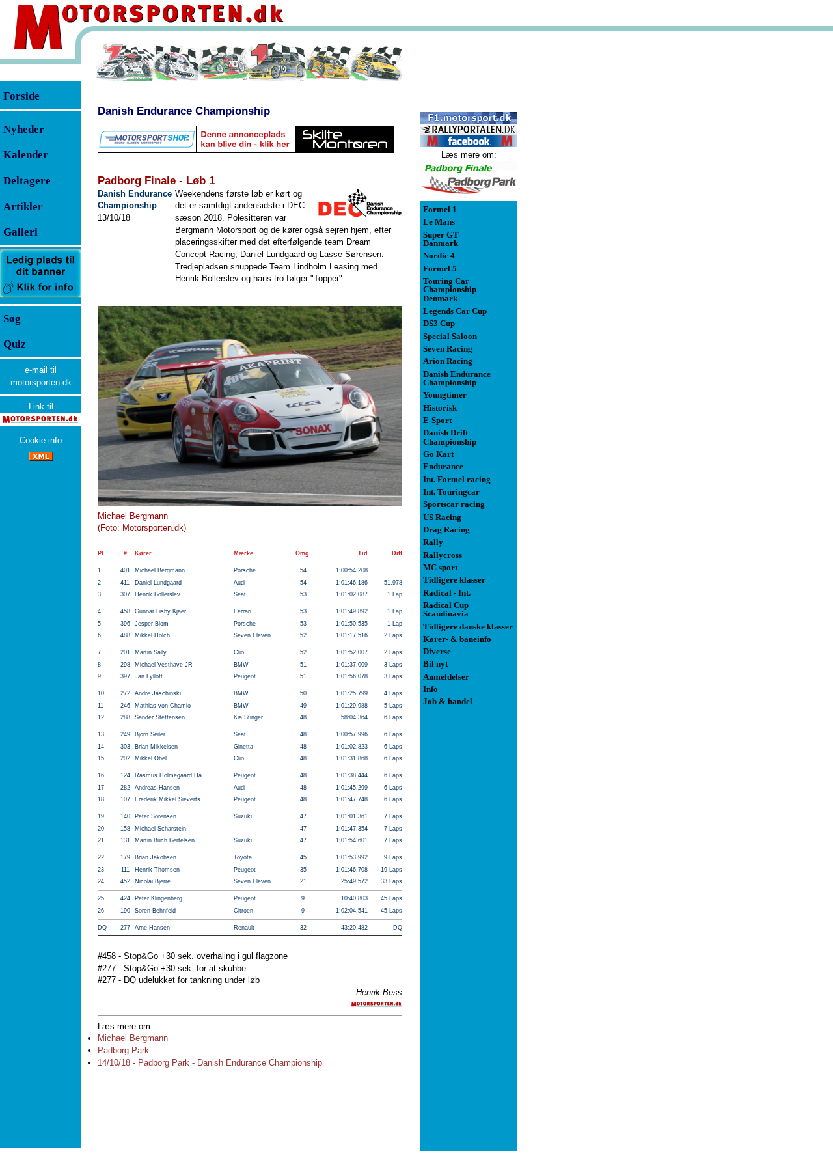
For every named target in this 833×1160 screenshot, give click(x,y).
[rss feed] (41, 458)
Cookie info (41, 440)
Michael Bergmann (133, 1038)
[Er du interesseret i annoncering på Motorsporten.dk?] (40, 297)
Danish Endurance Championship (184, 110)
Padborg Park (123, 1050)
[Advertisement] (586, 237)
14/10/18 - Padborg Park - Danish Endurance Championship (210, 1063)
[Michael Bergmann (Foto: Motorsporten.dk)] (250, 406)
